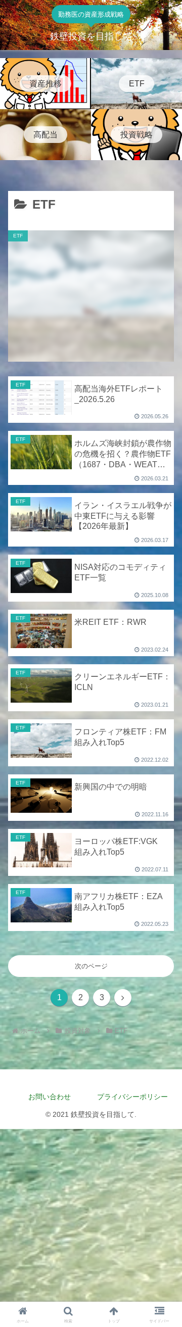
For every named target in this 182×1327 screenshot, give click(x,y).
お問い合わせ (49, 1097)
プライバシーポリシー (135, 1097)
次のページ (91, 966)
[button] (162, 1151)
